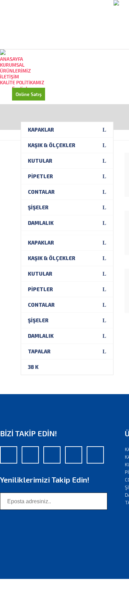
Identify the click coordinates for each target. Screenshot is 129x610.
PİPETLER (40, 176)
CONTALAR (41, 192)
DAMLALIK (41, 223)
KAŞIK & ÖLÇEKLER (51, 145)
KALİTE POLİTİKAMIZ (22, 82)
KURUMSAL (12, 65)
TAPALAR (39, 351)
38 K (33, 367)
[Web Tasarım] (7, 589)
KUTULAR (40, 161)
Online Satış (28, 94)
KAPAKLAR (41, 129)
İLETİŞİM (9, 76)
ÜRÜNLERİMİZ (15, 71)
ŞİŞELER (38, 207)
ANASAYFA (11, 59)
